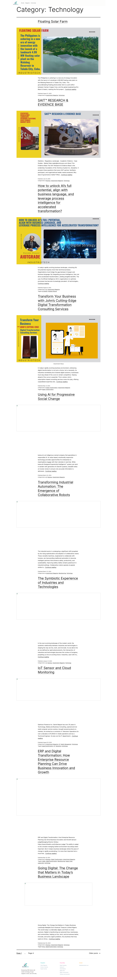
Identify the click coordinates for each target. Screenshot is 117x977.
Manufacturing (62, 573)
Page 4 (31, 953)
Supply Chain (69, 861)
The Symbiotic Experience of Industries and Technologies (58, 582)
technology (65, 746)
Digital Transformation (51, 387)
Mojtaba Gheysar (52, 291)
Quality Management (66, 744)
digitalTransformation (47, 746)
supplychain (41, 863)
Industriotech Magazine (52, 95)
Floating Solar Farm (53, 21)
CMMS (43, 861)
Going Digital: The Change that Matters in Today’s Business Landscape (58, 872)
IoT (59, 744)
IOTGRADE (45, 291)
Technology (62, 95)
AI (46, 289)
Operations (58, 746)
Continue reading (70, 89)
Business (48, 180)
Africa (43, 946)
